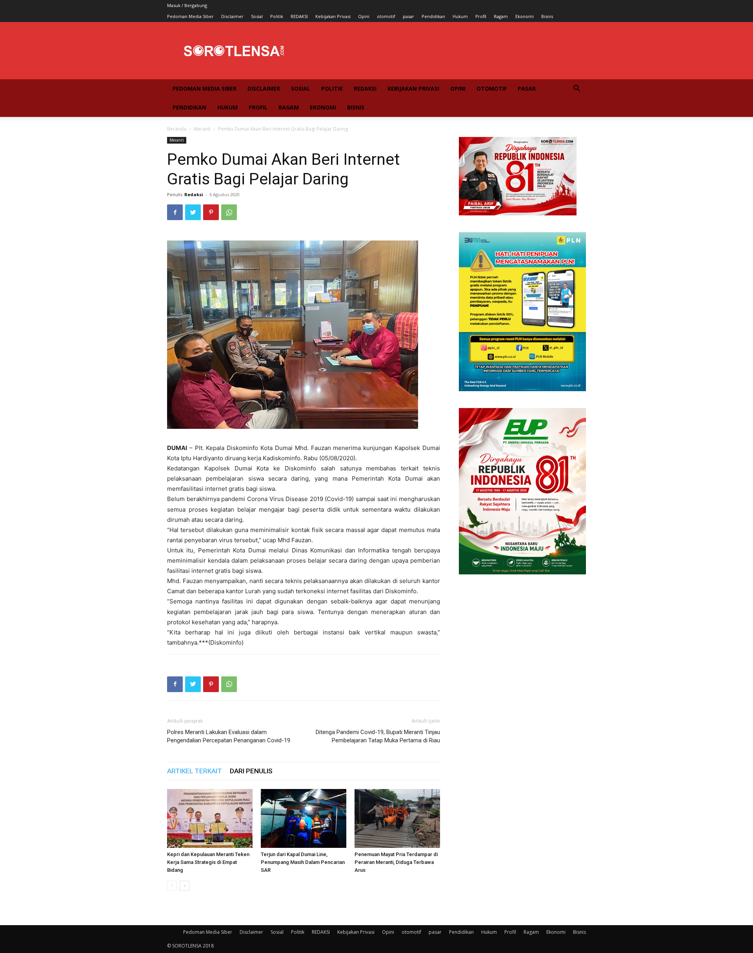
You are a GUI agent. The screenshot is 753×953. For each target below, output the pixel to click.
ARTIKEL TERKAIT (194, 771)
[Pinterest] (211, 212)
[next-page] (184, 886)
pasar (408, 16)
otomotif (386, 16)
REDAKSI (299, 16)
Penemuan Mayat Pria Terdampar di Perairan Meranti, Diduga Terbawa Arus (396, 862)
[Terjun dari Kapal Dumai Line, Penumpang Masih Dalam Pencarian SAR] (303, 818)
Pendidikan (433, 16)
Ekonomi (524, 16)
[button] (576, 89)
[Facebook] (175, 212)
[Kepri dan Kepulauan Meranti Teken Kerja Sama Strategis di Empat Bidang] (210, 818)
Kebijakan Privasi (333, 16)
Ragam (501, 16)
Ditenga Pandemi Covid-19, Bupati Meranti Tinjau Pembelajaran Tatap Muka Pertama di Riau (378, 736)
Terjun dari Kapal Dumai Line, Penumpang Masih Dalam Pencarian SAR (303, 862)
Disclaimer (232, 16)
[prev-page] (172, 886)
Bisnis (547, 16)
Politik (276, 16)
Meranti (202, 129)
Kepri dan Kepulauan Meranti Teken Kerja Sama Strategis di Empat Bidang (208, 862)
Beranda (176, 129)
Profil (480, 16)
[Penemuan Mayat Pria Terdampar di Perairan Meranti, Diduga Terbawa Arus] (397, 818)
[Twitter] (193, 212)
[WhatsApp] (229, 212)
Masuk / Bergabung (187, 5)
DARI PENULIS (251, 771)
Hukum (460, 16)
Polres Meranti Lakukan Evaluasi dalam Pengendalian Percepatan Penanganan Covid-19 (228, 736)
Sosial (257, 16)
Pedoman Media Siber (190, 16)
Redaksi (193, 194)
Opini (363, 16)
